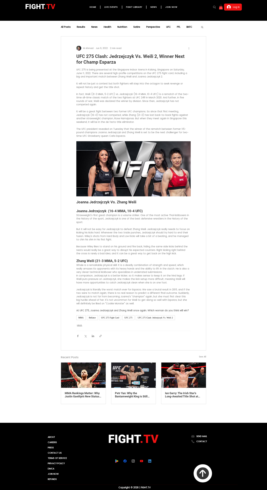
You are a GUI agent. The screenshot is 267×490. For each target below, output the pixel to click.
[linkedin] (150, 461)
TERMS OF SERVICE (57, 458)
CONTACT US (55, 452)
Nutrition (122, 27)
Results (81, 27)
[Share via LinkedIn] (92, 336)
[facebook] (125, 461)
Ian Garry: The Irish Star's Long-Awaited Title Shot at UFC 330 (181, 395)
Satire (136, 27)
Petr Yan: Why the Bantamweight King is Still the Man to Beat (131, 395)
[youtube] (142, 461)
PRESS (51, 447)
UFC (168, 27)
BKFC (189, 27)
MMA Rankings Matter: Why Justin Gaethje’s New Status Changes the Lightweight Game (82, 395)
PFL (178, 27)
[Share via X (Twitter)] (85, 336)
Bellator (92, 318)
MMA (81, 318)
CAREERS (52, 442)
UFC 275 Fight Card (110, 318)
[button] (221, 7)
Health (107, 27)
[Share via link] (100, 336)
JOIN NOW (53, 473)
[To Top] (203, 473)
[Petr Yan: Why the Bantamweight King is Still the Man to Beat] (133, 375)
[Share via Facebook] (77, 336)
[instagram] (133, 461)
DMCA (51, 468)
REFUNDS (52, 479)
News (94, 27)
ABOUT (51, 437)
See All (202, 356)
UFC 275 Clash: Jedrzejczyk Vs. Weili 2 (155, 318)
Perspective (153, 27)
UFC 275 (128, 318)
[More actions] (189, 48)
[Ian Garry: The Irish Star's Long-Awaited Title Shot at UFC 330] (183, 375)
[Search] (214, 7)
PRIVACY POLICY (56, 463)
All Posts (66, 27)
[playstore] (117, 461)
